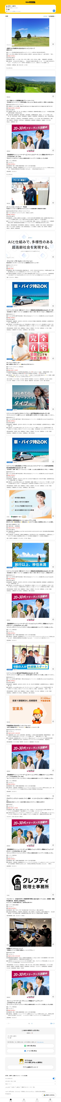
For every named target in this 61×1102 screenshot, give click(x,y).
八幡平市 (18, 1087)
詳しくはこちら (40, 1042)
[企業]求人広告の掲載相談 (40, 1091)
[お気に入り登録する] (53, 44)
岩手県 (13, 1087)
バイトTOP (7, 1087)
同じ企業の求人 (9, 67)
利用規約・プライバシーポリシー (27, 1091)
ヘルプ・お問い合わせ (9, 1091)
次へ (52, 1023)
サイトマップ (17, 1091)
